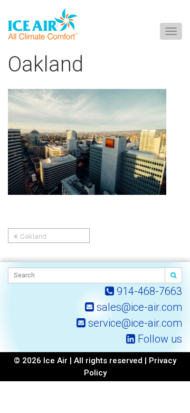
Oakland (33, 236)
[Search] (174, 275)
